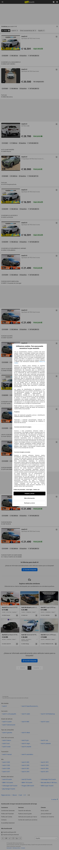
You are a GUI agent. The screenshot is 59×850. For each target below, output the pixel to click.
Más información (29, 498)
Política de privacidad (19, 489)
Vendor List (36, 489)
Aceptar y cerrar (29, 493)
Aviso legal (29, 489)
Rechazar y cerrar (29, 503)
